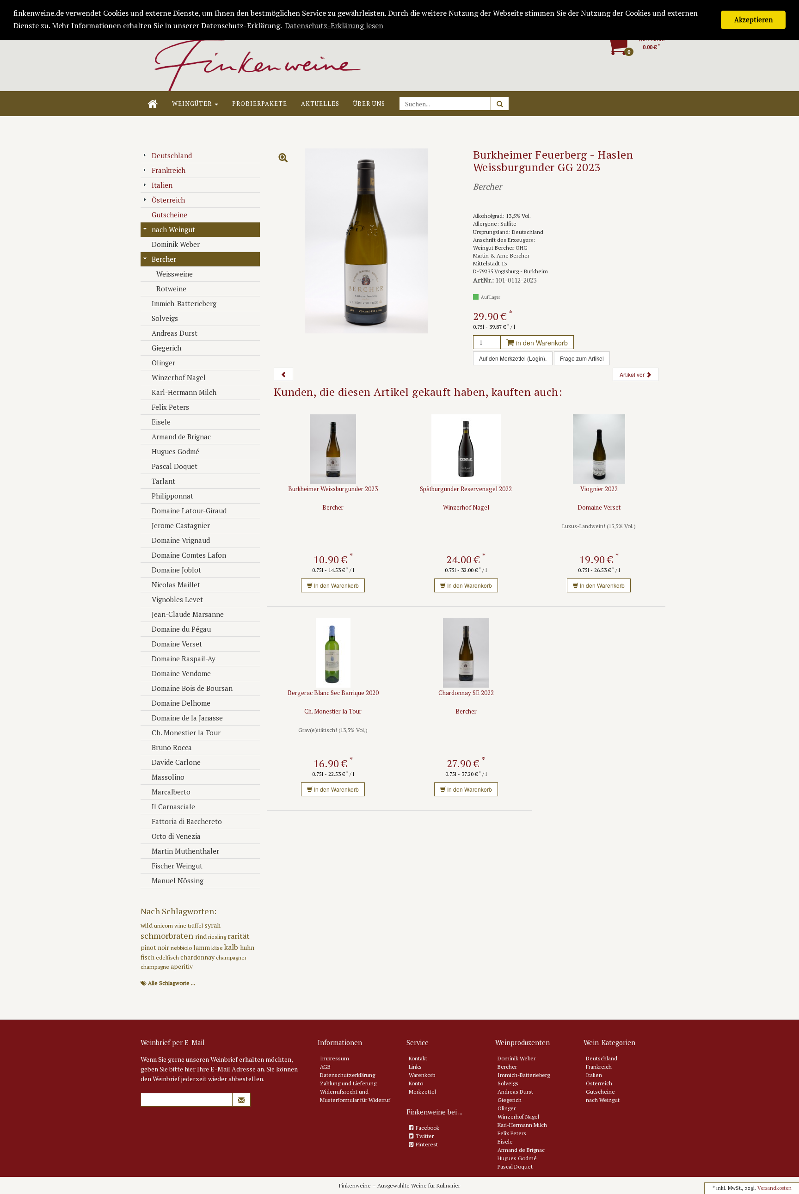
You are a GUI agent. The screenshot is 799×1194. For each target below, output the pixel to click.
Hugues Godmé (175, 451)
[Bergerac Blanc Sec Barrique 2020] (333, 652)
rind (201, 936)
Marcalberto (171, 791)
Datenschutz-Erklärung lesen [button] (334, 25)
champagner (231, 957)
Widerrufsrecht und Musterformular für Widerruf (355, 1095)
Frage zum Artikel (582, 358)
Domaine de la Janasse (187, 717)
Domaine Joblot (176, 569)
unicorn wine (171, 925)
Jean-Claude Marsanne (188, 614)
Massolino (168, 777)
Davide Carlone (176, 762)
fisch (148, 957)
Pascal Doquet (174, 466)
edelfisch (168, 957)
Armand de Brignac (181, 436)
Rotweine (171, 288)
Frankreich (168, 170)
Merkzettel (422, 1091)
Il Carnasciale (173, 806)
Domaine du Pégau (181, 629)
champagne (156, 966)
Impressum (334, 1058)
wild (147, 925)
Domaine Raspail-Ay (183, 658)
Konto (416, 1083)
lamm (202, 947)
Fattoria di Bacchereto (187, 821)
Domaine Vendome (181, 673)
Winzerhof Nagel (179, 377)
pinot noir (156, 947)
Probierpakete (259, 103)
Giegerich (166, 347)
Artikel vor (633, 374)
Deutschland (172, 155)
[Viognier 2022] (599, 448)
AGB (325, 1066)
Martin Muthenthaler (185, 850)
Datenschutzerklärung (347, 1074)
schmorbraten (168, 935)
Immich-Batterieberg (184, 303)
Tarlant (163, 481)
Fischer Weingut (177, 865)
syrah (212, 925)
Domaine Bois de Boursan (192, 688)
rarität (238, 936)
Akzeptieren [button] (753, 19)
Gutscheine (169, 214)
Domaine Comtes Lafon (189, 555)
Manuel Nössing (177, 880)
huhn (247, 947)
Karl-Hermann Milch (184, 392)
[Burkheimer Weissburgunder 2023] (333, 448)
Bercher (164, 259)
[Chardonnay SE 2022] (466, 652)
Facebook (427, 1127)
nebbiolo (182, 947)
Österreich (168, 199)
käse (217, 947)
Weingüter (193, 103)
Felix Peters (170, 407)
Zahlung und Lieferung (348, 1083)
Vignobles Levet (177, 599)
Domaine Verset (177, 643)
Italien (162, 185)
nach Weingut (173, 229)
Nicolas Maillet (176, 584)
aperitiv (182, 966)
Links (415, 1066)
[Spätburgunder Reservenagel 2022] (466, 448)
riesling (217, 936)
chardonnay (198, 957)
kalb (232, 947)
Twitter (425, 1135)
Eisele (161, 421)
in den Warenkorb (541, 342)
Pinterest (427, 1144)
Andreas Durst (174, 333)
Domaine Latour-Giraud (189, 510)
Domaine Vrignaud (181, 540)
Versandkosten (774, 1188)
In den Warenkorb (336, 585)
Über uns (369, 103)
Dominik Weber (176, 244)
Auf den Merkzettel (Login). (513, 358)
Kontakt (418, 1058)
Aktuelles (320, 103)
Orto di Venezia (176, 836)
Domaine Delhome (181, 703)
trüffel (196, 925)
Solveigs (165, 318)
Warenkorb (422, 1074)
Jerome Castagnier (181, 525)
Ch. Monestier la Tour (186, 732)
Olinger (163, 362)
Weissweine (174, 273)
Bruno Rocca (172, 747)
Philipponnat (172, 495)
